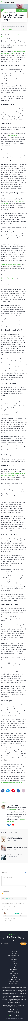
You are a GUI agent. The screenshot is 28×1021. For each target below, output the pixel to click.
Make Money (14, 951)
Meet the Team (14, 973)
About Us (14, 971)
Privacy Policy (14, 977)
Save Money (14, 953)
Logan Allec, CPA (12, 806)
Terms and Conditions (14, 979)
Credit (14, 965)
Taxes (14, 967)
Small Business (14, 969)
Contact (14, 975)
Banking (14, 957)
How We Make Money (14, 981)
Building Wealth (21, 10)
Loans (14, 961)
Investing (14, 959)
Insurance (14, 963)
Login (25, 872)
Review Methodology (14, 983)
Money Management (14, 955)
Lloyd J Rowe (11, 915)
